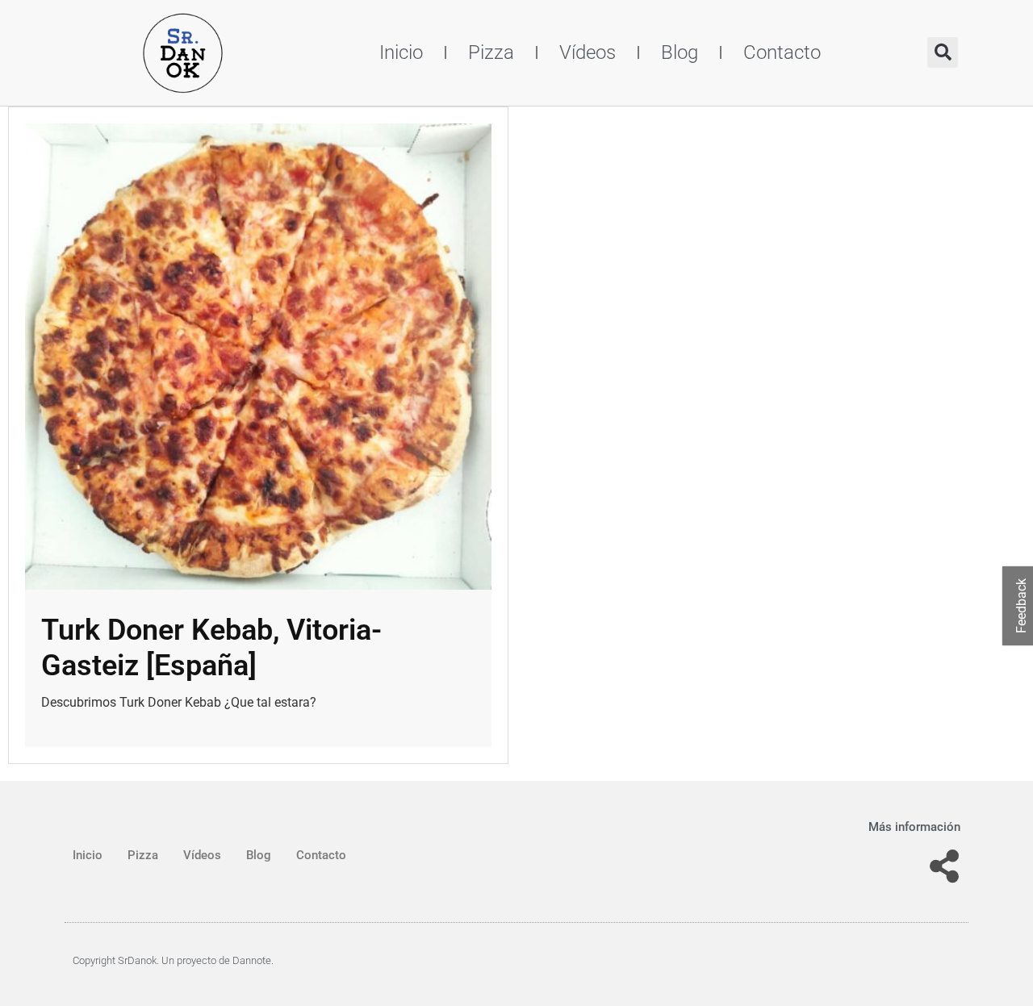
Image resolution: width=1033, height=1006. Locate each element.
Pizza (491, 52)
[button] (942, 52)
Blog (679, 52)
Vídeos (587, 52)
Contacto (782, 52)
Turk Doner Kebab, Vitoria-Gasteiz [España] (211, 647)
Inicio (401, 52)
